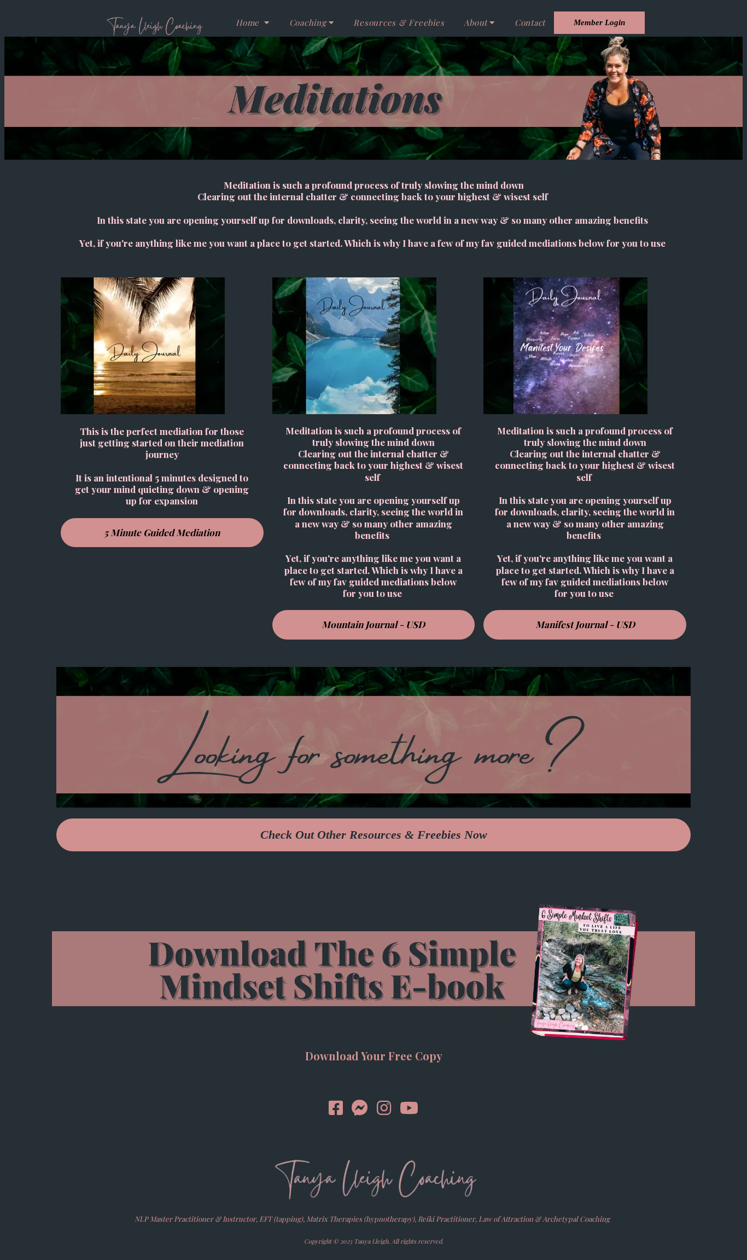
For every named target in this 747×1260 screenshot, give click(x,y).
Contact (530, 23)
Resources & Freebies (398, 23)
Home (249, 23)
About (475, 23)
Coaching (307, 23)
